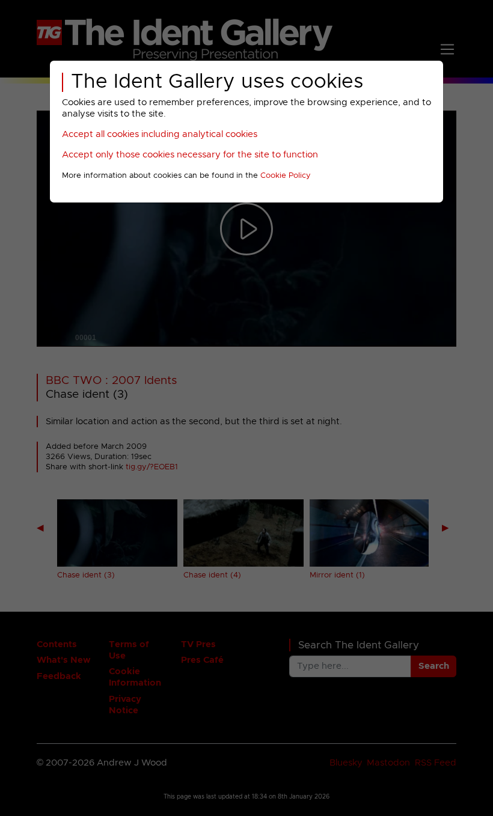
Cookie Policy (285, 176)
